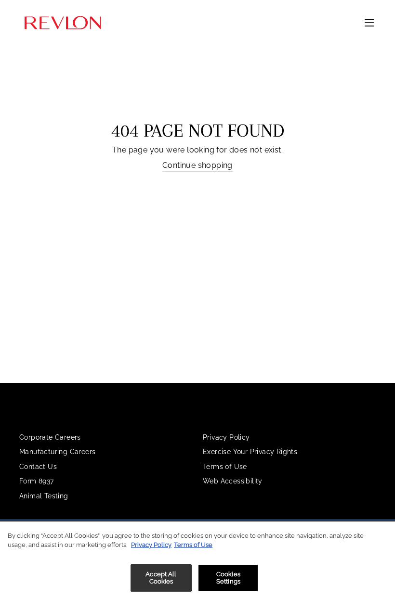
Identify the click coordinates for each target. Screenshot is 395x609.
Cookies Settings (228, 578)
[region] (197, 565)
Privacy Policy (226, 437)
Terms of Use (225, 466)
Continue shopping (197, 165)
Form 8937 (36, 481)
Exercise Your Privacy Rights (250, 452)
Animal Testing (43, 496)
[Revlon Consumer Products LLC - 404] (62, 23)
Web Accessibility (233, 481)
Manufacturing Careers (57, 452)
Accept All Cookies (160, 578)
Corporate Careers (50, 437)
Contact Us (38, 466)
